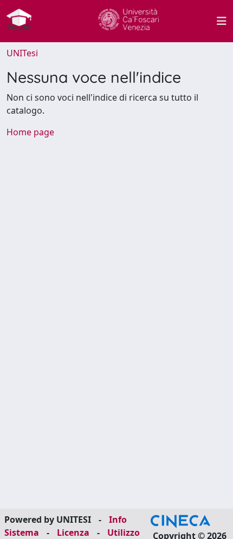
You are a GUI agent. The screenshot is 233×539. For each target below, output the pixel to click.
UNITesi (22, 53)
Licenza (73, 532)
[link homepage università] (128, 21)
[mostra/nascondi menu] (221, 21)
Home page (30, 132)
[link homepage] (23, 21)
